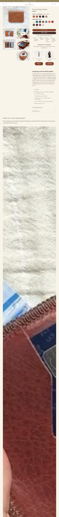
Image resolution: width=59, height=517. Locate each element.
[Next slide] (55, 59)
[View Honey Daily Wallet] (23, 33)
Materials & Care (36, 111)
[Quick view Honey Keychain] (39, 54)
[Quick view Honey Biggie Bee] (49, 54)
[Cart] (55, 4)
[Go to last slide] (33, 59)
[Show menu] (3, 4)
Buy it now (44, 32)
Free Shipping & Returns (37, 107)
